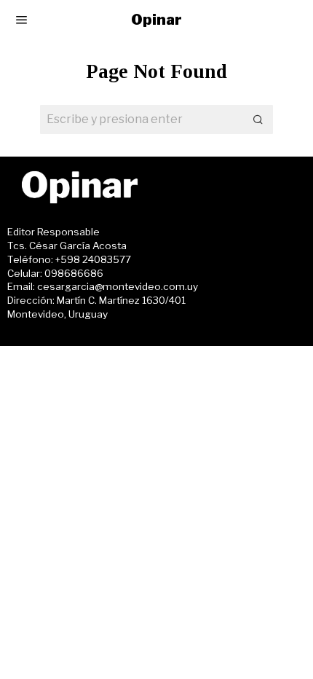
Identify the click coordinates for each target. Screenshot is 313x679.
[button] (258, 119)
